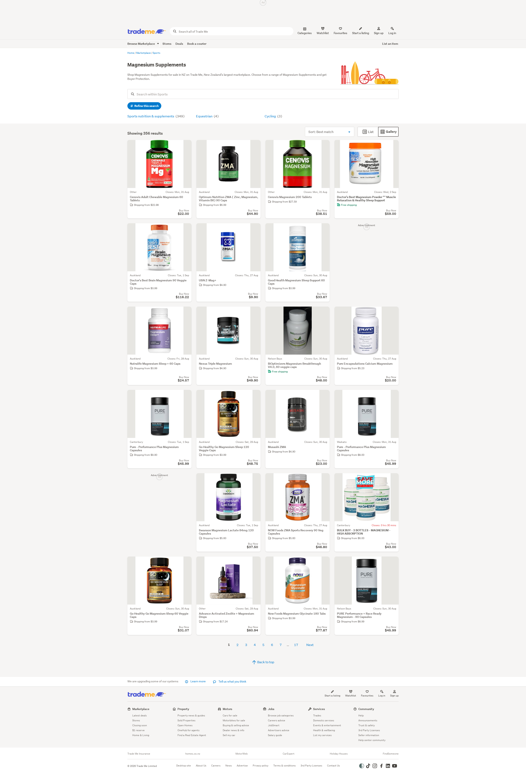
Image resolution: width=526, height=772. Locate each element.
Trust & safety (366, 725)
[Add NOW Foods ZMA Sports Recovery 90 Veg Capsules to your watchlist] (324, 479)
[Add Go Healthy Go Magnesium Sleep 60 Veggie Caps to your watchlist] (185, 562)
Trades (317, 715)
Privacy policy (260, 765)
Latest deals (139, 715)
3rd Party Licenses (369, 730)
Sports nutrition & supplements (151, 116)
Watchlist (350, 695)
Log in (392, 33)
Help (361, 715)
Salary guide (275, 735)
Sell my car (229, 735)
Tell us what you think (232, 681)
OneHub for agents (189, 730)
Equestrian (204, 116)
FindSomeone (391, 754)
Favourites (367, 695)
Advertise (242, 765)
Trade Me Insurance (138, 754)
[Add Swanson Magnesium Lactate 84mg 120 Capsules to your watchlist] (255, 479)
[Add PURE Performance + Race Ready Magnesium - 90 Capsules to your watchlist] (393, 562)
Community (366, 709)
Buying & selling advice (236, 725)
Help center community (371, 740)
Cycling (271, 116)
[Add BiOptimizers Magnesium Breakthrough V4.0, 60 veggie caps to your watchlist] (324, 312)
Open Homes (185, 725)
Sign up (378, 33)
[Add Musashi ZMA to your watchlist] (324, 395)
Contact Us (333, 765)
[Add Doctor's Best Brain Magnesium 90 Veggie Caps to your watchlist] (185, 229)
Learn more (198, 681)
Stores (167, 44)
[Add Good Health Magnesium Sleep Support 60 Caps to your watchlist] (324, 229)
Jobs (271, 709)
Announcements (367, 720)
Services (319, 709)
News (228, 765)
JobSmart (273, 725)
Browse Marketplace (141, 44)
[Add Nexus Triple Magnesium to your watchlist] (255, 312)
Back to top (265, 662)
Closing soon (139, 725)
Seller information (368, 735)
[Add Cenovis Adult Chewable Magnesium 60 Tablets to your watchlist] (185, 145)
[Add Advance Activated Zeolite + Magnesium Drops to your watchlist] (255, 562)
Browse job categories (281, 715)
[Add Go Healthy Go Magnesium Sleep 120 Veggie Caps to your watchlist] (255, 395)
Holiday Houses (339, 754)
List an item (390, 44)
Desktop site (183, 765)
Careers (215, 765)
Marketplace (140, 709)
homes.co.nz (192, 754)
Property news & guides (191, 715)
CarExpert (288, 754)
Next (310, 645)
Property (183, 709)
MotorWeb (241, 754)
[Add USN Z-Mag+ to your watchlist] (255, 229)
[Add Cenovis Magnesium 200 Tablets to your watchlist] (324, 145)
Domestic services (323, 720)
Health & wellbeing (324, 730)
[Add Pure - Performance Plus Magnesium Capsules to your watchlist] (185, 395)
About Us (201, 765)
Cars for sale (230, 715)
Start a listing (332, 695)
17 (296, 645)
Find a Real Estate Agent (192, 735)
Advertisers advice (278, 730)
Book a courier (196, 44)
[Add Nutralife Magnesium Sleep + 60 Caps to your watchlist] (185, 312)
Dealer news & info (233, 730)
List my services (322, 735)
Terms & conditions (284, 765)
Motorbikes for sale (234, 720)
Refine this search (146, 106)
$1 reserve (138, 730)
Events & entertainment (327, 725)
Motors (227, 709)
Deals (179, 44)
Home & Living (140, 735)
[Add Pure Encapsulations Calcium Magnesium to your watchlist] (393, 312)
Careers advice (276, 720)
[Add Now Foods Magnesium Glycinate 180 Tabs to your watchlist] (324, 562)
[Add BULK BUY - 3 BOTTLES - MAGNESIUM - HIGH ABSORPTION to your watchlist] (393, 479)
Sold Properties (186, 720)
